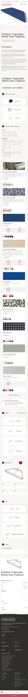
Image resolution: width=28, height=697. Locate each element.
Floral (20, 141)
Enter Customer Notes (7, 548)
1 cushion (3, 609)
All (3, 132)
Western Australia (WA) (6, 669)
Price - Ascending (17, 152)
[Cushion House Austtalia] (7, 4)
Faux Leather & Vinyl (13, 141)
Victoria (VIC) (4, 667)
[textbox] (14, 159)
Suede (19, 144)
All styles (4, 141)
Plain (9, 144)
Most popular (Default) (7, 152)
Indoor (3, 642)
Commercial (18, 650)
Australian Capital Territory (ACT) (8, 656)
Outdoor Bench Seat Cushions (8, 40)
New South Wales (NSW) (7, 657)
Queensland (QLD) (5, 661)
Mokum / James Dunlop (7, 135)
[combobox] (14, 275)
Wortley (14, 132)
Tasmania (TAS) (5, 665)
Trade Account (18, 677)
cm (24, 462)
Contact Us (4, 677)
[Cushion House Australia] (14, 619)
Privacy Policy (17, 685)
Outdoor (17, 642)
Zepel (16, 135)
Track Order (17, 675)
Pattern (4, 144)
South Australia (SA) (6, 663)
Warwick (8, 132)
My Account (24, 1)
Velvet (9, 147)
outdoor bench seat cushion (17, 50)
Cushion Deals (18, 681)
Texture (4, 147)
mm (20, 462)
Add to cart (14, 695)
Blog (3, 679)
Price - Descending (6, 155)
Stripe (14, 144)
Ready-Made (5, 646)
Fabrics (17, 646)
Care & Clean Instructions (20, 679)
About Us (3, 675)
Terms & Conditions (19, 683)
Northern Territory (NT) (6, 659)
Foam (3, 650)
